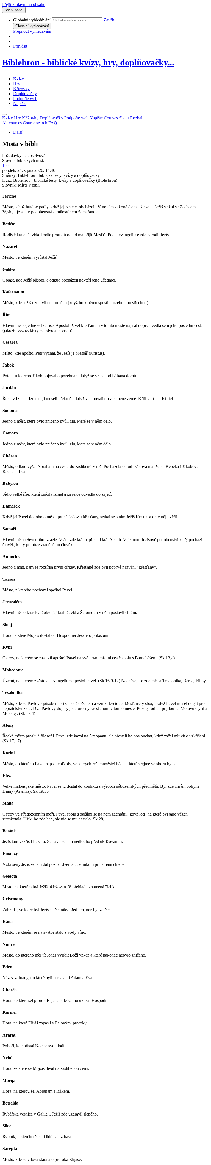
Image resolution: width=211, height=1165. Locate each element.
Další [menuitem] (17, 132)
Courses (124, 117)
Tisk (6, 165)
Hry (16, 83)
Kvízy (18, 78)
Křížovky (21, 88)
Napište (19, 103)
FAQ (52, 122)
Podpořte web (25, 98)
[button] (109, 20)
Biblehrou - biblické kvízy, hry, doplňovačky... (88, 62)
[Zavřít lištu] (4, 114)
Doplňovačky (25, 93)
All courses (12, 122)
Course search (35, 122)
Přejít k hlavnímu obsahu (23, 4)
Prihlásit (20, 46)
